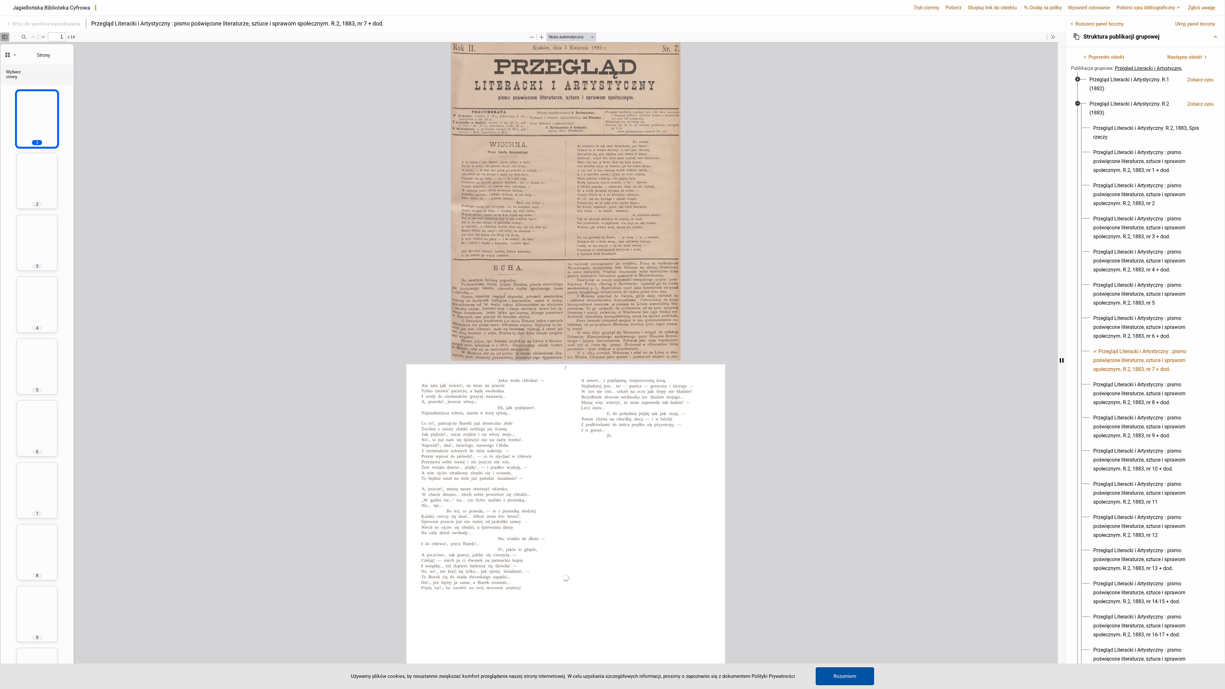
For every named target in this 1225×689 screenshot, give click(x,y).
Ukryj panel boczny (1195, 24)
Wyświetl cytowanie (1089, 8)
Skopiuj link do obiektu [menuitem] (992, 8)
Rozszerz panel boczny (1099, 24)
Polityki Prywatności (773, 676)
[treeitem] (1145, 84)
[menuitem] (1135, 84)
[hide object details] (1061, 360)
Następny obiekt (1184, 57)
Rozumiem (845, 676)
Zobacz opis (1200, 80)
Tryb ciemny (926, 8)
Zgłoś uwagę (1201, 8)
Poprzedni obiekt (1106, 57)
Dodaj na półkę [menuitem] (1046, 8)
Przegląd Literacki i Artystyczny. (1148, 68)
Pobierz (953, 8)
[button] (1145, 36)
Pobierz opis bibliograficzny (1146, 8)
